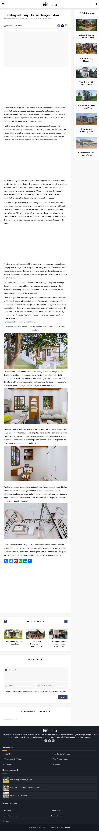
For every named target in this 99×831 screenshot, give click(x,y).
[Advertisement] (35, 86)
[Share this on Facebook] (58, 25)
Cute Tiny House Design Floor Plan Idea (59, 644)
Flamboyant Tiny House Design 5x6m (19, 322)
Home (6, 18)
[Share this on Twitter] (62, 25)
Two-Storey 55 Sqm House (86, 83)
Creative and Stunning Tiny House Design (86, 131)
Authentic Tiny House (86, 59)
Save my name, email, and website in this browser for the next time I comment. (36, 691)
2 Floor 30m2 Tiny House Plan (86, 106)
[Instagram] (49, 740)
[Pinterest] (53, 740)
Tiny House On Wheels (17, 18)
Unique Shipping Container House (86, 36)
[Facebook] (45, 740)
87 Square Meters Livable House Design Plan (37, 644)
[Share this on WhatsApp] (66, 25)
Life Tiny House (47, 827)
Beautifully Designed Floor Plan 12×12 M (14, 644)
